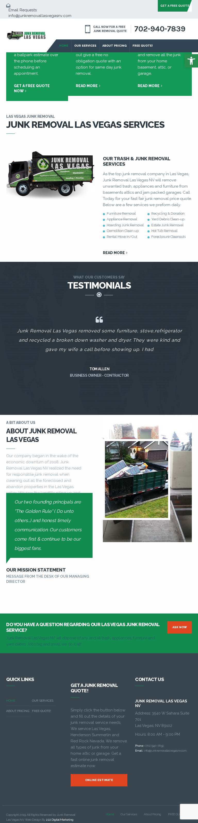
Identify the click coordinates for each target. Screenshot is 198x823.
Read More (87, 86)
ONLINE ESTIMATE (99, 780)
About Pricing (114, 45)
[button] (191, 61)
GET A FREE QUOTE (174, 5)
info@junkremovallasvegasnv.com (40, 15)
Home (63, 45)
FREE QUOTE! (143, 45)
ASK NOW (179, 627)
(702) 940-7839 (154, 746)
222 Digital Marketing (59, 819)
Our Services (85, 45)
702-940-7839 (159, 28)
